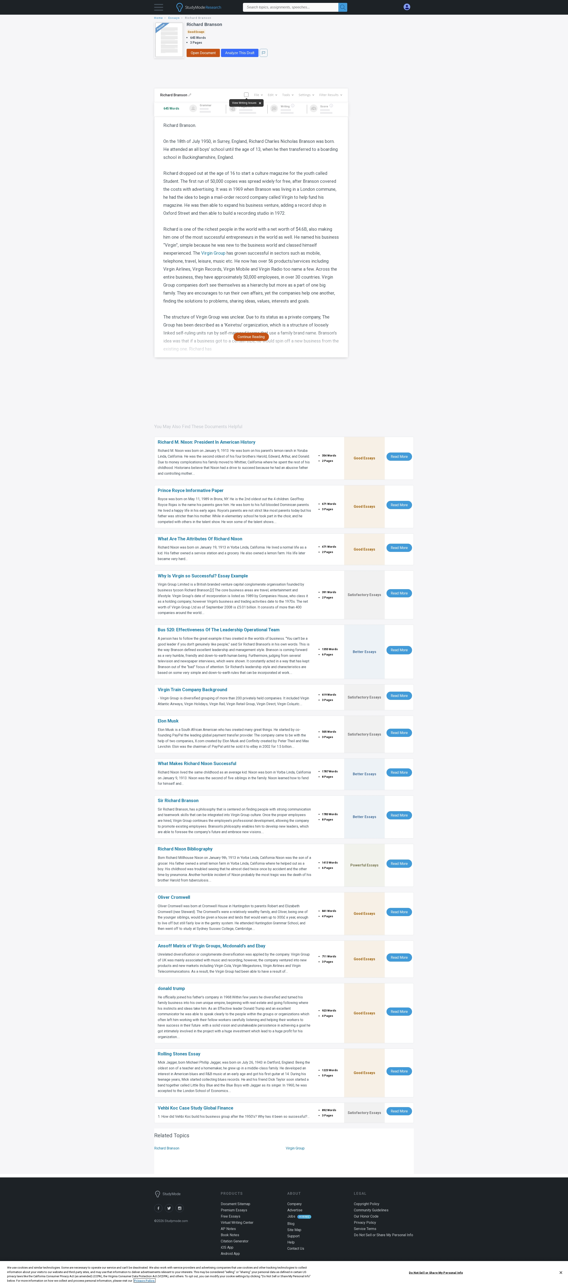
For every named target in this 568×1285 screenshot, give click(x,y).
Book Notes (230, 1235)
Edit (271, 95)
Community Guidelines (371, 1210)
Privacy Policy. (144, 1280)
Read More (399, 457)
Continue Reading (251, 337)
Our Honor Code (366, 1216)
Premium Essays (234, 1210)
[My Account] (409, 7)
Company (294, 1204)
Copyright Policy (366, 1204)
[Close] (561, 1272)
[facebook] (159, 1211)
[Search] (342, 7)
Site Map (294, 1230)
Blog (290, 1224)
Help (291, 1242)
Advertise (294, 1210)
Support (293, 1236)
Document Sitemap (235, 1204)
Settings (305, 95)
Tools (286, 95)
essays (174, 18)
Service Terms (365, 1229)
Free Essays (230, 1216)
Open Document (203, 53)
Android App (230, 1254)
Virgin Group (213, 253)
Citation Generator (234, 1241)
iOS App (227, 1247)
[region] (284, 1273)
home (158, 18)
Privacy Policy (365, 1222)
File (256, 95)
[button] (158, 8)
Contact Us (295, 1248)
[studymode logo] (206, 7)
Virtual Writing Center (237, 1222)
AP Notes (228, 1229)
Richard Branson (204, 24)
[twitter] (170, 1211)
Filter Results (329, 95)
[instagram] (180, 1211)
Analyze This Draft (239, 53)
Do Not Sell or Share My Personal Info (436, 1272)
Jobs (291, 1216)
